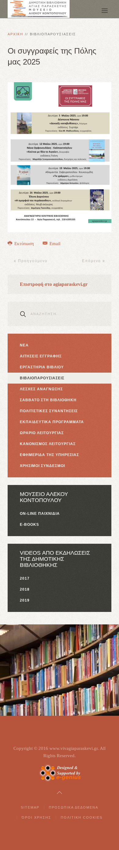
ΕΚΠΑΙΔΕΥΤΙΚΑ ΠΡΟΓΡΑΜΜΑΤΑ (52, 422)
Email (54, 243)
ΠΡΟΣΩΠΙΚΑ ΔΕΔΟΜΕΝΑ (73, 807)
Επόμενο (92, 261)
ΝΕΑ (24, 345)
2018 (25, 589)
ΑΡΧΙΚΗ (15, 34)
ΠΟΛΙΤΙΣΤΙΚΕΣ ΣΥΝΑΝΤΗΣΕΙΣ (49, 411)
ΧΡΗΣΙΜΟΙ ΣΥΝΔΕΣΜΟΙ (42, 466)
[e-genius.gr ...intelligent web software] (59, 772)
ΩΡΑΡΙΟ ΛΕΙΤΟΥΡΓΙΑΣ (42, 433)
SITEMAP (30, 807)
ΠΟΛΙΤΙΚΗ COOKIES (82, 817)
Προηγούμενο (32, 261)
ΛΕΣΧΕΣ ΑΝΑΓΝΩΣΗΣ (41, 389)
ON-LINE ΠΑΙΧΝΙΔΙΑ (40, 513)
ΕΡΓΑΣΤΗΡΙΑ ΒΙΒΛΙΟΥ (42, 367)
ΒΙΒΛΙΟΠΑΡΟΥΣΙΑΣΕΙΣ (42, 378)
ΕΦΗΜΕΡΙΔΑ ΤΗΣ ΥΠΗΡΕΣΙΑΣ (49, 455)
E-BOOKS (29, 524)
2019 (25, 600)
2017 (25, 578)
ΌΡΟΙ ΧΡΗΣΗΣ (36, 817)
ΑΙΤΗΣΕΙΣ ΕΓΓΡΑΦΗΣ (41, 356)
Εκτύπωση (24, 243)
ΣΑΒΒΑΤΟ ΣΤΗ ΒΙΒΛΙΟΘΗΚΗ (48, 400)
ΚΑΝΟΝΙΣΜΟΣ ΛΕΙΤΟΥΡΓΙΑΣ (48, 444)
